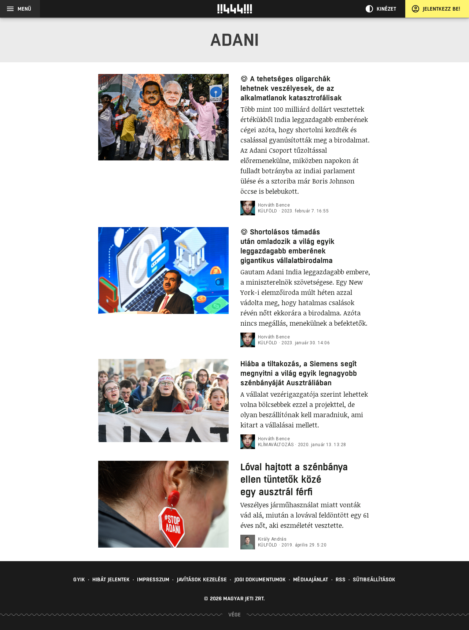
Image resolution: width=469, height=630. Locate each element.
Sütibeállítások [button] (374, 579)
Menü (24, 9)
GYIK (79, 579)
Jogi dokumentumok (260, 579)
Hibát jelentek (111, 579)
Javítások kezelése (202, 579)
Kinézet (386, 9)
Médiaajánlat (310, 579)
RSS (341, 579)
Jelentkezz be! (441, 9)
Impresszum (153, 579)
